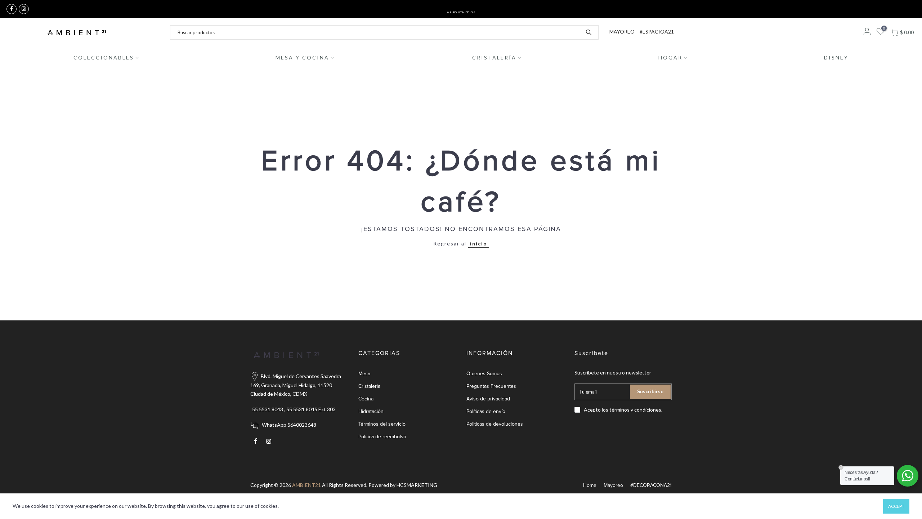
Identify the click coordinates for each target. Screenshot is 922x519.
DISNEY (836, 57)
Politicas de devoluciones (494, 424)
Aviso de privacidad (488, 399)
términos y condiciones (635, 410)
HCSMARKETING (417, 485)
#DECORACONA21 (651, 485)
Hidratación (371, 411)
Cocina (365, 399)
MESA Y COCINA (302, 57)
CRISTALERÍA (494, 57)
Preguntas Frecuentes (491, 386)
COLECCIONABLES (103, 57)
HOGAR (670, 57)
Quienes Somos (484, 374)
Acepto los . (623, 410)
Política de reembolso (382, 437)
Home (589, 485)
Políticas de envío (485, 411)
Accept (896, 506)
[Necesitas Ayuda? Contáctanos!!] (907, 476)
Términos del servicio (382, 424)
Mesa (364, 374)
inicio (478, 243)
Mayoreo (613, 485)
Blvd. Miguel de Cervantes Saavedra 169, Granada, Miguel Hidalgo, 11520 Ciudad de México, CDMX (295, 385)
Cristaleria (369, 386)
